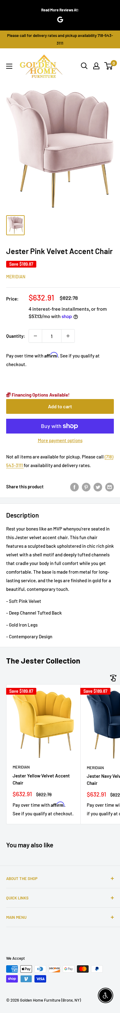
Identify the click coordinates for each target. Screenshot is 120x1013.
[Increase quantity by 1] (68, 335)
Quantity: (15, 336)
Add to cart (60, 406)
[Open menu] (9, 66)
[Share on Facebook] (74, 486)
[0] (109, 66)
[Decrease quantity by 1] (35, 335)
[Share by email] (109, 486)
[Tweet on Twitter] (98, 486)
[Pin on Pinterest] (86, 486)
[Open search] (84, 66)
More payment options (60, 440)
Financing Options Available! (40, 395)
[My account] (96, 66)
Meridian (15, 276)
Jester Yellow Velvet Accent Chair (41, 779)
